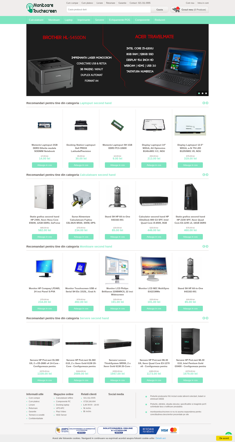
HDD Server (61, 415)
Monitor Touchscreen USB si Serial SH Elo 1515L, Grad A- (81, 290)
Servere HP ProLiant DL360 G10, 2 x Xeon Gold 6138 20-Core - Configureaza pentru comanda (81, 365)
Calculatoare (36, 20)
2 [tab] (202, 93)
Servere (99, 20)
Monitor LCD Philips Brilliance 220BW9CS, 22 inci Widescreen (117, 291)
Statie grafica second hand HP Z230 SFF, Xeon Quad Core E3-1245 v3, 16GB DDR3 (190, 219)
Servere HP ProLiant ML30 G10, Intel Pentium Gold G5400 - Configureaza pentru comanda (190, 365)
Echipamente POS (119, 20)
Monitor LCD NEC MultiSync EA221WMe (154, 290)
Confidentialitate (36, 418)
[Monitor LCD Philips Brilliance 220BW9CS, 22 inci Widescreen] (117, 268)
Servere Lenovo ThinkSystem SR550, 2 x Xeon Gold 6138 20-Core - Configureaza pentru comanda (117, 366)
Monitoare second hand (96, 246)
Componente (142, 20)
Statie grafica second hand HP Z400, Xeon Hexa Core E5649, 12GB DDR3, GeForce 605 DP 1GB (44, 221)
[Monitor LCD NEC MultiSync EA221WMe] (154, 268)
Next (207, 103)
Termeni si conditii (36, 415)
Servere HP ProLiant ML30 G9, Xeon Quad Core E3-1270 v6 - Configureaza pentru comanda (154, 365)
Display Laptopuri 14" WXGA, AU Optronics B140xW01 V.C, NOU (154, 148)
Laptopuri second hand (96, 103)
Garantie (122, 3)
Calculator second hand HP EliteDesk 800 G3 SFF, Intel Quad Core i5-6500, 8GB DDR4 (154, 221)
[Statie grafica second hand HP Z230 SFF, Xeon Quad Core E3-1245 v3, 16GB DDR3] (190, 197)
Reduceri (160, 20)
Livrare (100, 3)
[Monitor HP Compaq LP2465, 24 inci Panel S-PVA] (44, 268)
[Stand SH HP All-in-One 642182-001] (117, 197)
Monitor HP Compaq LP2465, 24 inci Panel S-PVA (44, 290)
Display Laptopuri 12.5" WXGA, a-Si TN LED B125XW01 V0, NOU (190, 148)
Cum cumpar (72, 3)
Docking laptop (62, 405)
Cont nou (190, 3)
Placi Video (61, 412)
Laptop (69, 20)
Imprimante (84, 20)
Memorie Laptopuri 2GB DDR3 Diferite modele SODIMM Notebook (45, 148)
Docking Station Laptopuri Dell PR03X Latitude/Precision (81, 148)
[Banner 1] (117, 60)
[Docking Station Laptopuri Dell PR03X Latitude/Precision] (81, 125)
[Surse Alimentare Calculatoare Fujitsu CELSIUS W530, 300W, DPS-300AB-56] (81, 197)
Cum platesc (87, 3)
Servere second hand (94, 318)
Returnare (110, 3)
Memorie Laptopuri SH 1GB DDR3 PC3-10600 (117, 146)
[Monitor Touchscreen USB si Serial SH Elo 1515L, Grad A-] (81, 268)
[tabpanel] (117, 60)
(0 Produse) (194, 9)
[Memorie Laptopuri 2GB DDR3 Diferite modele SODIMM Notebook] (44, 125)
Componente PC (63, 401)
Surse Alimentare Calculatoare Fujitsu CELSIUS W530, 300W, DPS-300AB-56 (81, 221)
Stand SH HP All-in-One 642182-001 (117, 218)
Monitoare (54, 20)
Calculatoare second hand (98, 174)
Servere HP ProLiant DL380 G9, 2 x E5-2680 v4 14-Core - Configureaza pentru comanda (44, 365)
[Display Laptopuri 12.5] (190, 125)
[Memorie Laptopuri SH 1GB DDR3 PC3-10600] (117, 125)
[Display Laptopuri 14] (154, 125)
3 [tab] (206, 93)
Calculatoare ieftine (64, 398)
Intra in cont (203, 3)
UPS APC (60, 408)
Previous (203, 103)
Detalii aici (161, 438)
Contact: (134, 3)
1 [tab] (199, 93)
